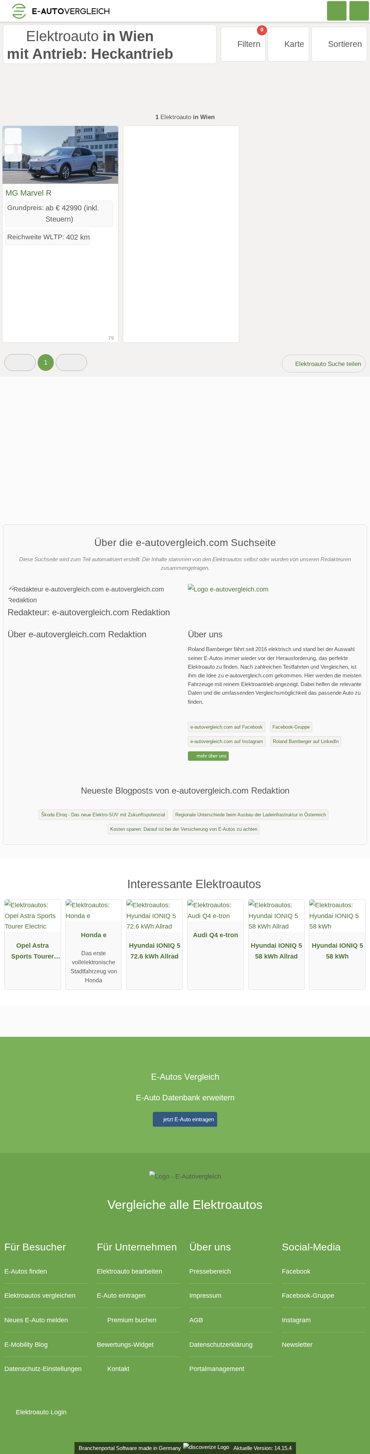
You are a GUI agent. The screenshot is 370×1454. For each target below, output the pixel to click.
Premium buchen (131, 1320)
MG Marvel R (28, 192)
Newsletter (297, 1344)
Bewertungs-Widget (125, 1344)
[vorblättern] (100, 155)
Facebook (296, 1271)
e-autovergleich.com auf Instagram (226, 741)
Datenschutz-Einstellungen (43, 1368)
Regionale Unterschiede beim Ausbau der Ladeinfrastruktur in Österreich (250, 814)
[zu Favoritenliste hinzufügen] (13, 136)
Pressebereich (210, 1271)
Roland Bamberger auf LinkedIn (306, 741)
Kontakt (117, 1368)
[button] (20, 362)
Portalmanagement (216, 1368)
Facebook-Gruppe (291, 727)
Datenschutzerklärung (221, 1344)
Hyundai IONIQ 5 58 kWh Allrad (276, 951)
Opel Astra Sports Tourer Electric (32, 952)
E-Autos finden (25, 1271)
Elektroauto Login (40, 1412)
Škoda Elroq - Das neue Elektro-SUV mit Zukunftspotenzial (103, 814)
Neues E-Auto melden (36, 1320)
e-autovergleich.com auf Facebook (226, 727)
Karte (293, 44)
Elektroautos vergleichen (40, 1295)
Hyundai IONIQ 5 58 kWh (337, 951)
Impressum (205, 1295)
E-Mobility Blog (26, 1344)
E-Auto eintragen (121, 1295)
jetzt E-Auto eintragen (188, 1119)
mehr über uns (211, 756)
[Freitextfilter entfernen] (337, 10)
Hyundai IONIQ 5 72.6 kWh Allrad (154, 951)
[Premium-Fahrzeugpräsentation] (353, 891)
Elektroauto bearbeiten (129, 1271)
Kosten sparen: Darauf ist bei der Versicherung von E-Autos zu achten (183, 829)
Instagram (296, 1320)
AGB (196, 1320)
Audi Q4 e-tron (215, 935)
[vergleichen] (13, 153)
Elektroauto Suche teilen (327, 363)
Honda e (94, 935)
